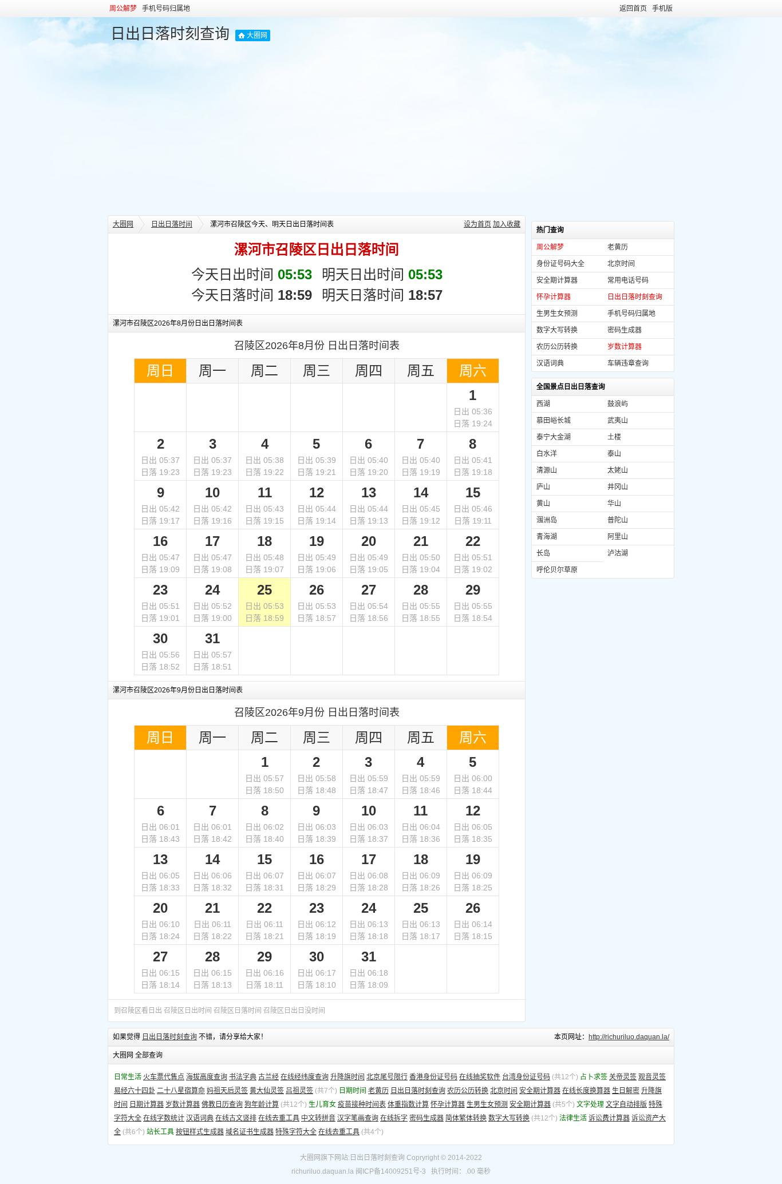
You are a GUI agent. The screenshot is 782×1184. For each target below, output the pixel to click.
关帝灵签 (623, 1077)
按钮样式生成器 (200, 1132)
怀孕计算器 (448, 1104)
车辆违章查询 (628, 363)
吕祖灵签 (299, 1091)
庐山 (543, 487)
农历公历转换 (557, 347)
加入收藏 (506, 224)
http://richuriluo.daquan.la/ (629, 1037)
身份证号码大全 (560, 264)
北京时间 (621, 264)
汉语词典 (550, 363)
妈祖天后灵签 (227, 1091)
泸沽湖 (617, 553)
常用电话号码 (628, 280)
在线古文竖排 (235, 1118)
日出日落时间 (171, 224)
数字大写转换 (557, 330)
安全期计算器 (557, 280)
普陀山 (617, 520)
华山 (614, 504)
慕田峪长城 (553, 421)
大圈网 (257, 35)
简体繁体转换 (466, 1118)
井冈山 (617, 487)
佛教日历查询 (222, 1104)
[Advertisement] (391, 129)
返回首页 (633, 9)
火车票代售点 (163, 1077)
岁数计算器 (182, 1104)
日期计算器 (146, 1104)
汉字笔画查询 (357, 1118)
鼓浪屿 (617, 404)
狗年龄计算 (261, 1104)
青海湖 (546, 537)
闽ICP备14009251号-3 (391, 1171)
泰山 (614, 454)
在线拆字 (394, 1118)
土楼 (614, 437)
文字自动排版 (626, 1104)
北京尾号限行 (387, 1077)
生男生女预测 (557, 314)
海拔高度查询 (206, 1077)
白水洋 (546, 454)
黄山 (543, 504)
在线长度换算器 (586, 1091)
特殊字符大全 (296, 1132)
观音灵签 (652, 1077)
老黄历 (617, 247)
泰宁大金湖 (553, 437)
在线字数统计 (163, 1118)
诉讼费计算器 (609, 1118)
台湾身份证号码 (526, 1077)
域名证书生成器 (250, 1132)
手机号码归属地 (166, 9)
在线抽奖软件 (479, 1077)
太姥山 (617, 470)
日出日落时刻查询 (170, 33)
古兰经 (268, 1077)
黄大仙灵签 (267, 1091)
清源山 (546, 470)
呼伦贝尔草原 (557, 570)
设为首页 (477, 224)
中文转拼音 (318, 1118)
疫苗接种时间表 (362, 1104)
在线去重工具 (278, 1118)
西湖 (543, 404)
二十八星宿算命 (181, 1091)
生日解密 (625, 1091)
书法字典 (242, 1077)
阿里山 (617, 537)
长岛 (543, 553)
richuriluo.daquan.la (322, 1171)
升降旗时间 (347, 1077)
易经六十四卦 (134, 1091)
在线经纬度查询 (305, 1077)
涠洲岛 (546, 520)
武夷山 (617, 421)
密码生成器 (624, 330)
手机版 (662, 9)
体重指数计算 (408, 1104)
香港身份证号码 (433, 1077)
